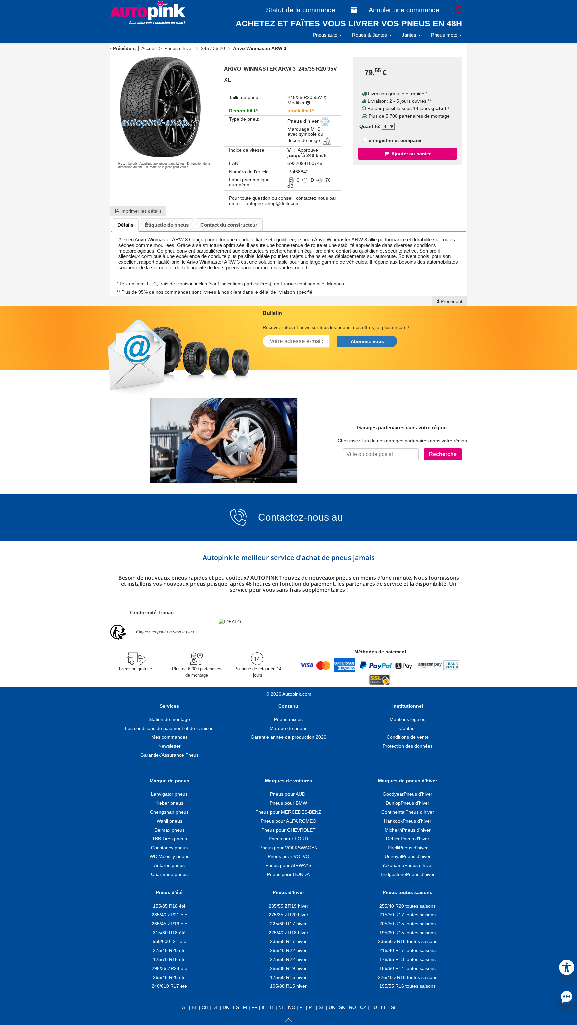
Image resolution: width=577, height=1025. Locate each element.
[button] (566, 966)
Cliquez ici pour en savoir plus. (165, 631)
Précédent (124, 48)
